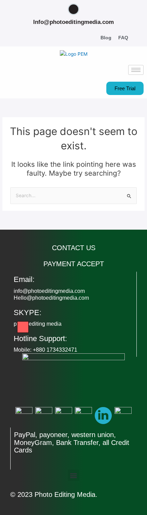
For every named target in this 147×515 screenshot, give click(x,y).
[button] (140, 38)
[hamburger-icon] (136, 70)
